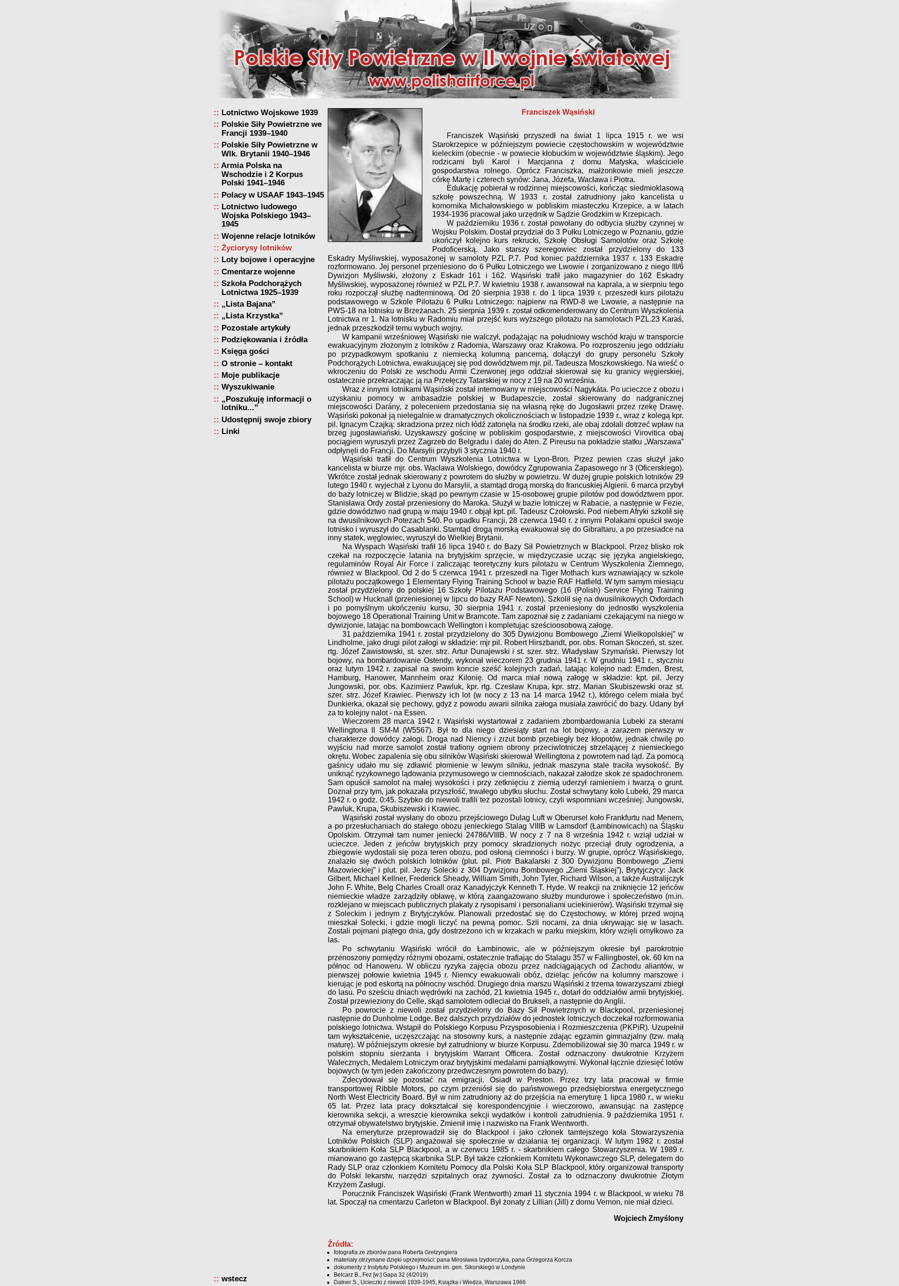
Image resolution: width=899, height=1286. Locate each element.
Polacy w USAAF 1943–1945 (272, 195)
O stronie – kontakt (257, 363)
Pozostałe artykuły (255, 327)
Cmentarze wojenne (258, 271)
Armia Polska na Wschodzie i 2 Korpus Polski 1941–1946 (262, 174)
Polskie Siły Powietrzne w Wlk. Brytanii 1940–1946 (269, 149)
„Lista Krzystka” (252, 315)
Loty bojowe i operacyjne (268, 259)
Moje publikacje (250, 375)
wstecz (234, 1278)
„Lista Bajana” (248, 304)
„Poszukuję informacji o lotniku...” (266, 403)
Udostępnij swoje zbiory (266, 419)
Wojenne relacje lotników (268, 236)
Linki (230, 431)
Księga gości (245, 351)
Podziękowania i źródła (264, 339)
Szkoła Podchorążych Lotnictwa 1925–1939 (261, 287)
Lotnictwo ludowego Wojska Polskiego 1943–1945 (266, 215)
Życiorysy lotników (256, 247)
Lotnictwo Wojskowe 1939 (269, 112)
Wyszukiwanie (247, 386)
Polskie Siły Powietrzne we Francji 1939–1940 (271, 128)
